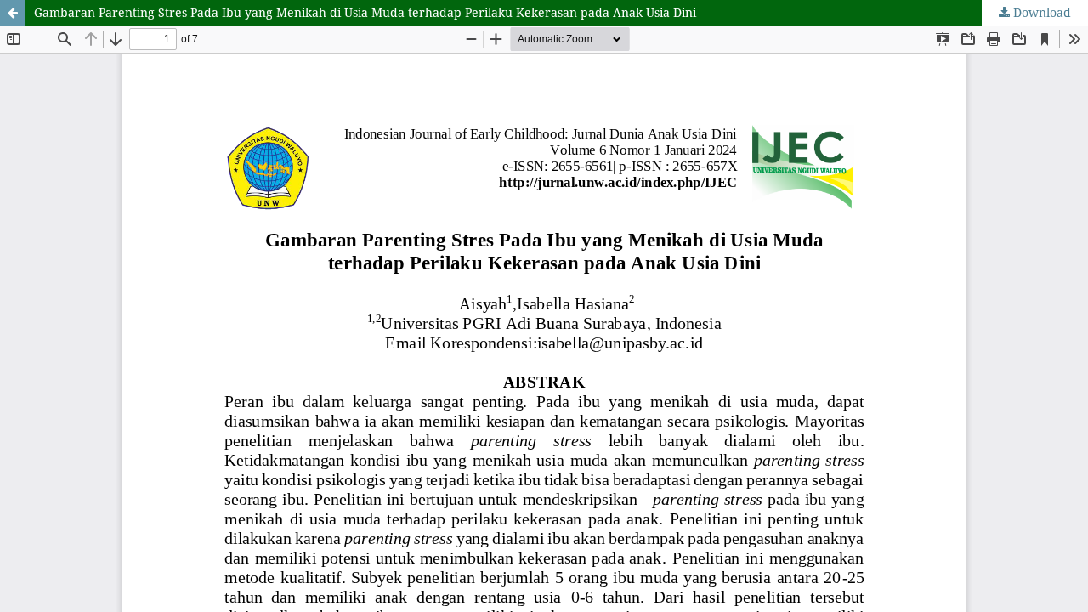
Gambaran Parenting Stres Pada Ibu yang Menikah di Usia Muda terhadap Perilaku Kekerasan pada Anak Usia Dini (365, 12)
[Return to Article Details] (13, 13)
